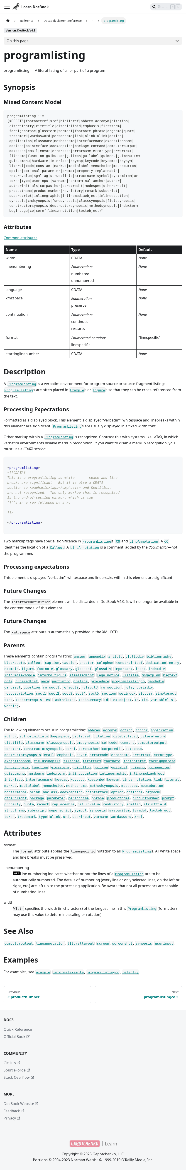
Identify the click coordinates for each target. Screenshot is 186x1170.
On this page (18, 40)
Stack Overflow (17, 1077)
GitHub (10, 1062)
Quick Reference (18, 1029)
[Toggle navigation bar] (7, 6)
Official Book (14, 1036)
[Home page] (8, 20)
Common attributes (20, 237)
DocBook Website (19, 1103)
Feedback (12, 1110)
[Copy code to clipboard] (177, 115)
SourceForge (15, 1070)
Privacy (10, 1118)
